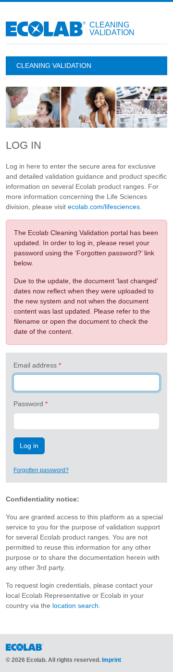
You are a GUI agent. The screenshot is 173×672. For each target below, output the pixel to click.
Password (28, 404)
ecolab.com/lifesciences (104, 207)
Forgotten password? (41, 470)
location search (75, 605)
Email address (35, 365)
